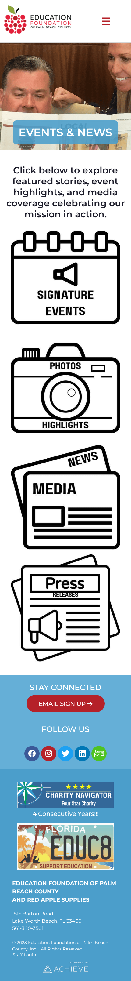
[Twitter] (65, 753)
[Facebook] (32, 753)
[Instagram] (48, 753)
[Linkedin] (82, 753)
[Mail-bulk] (99, 753)
